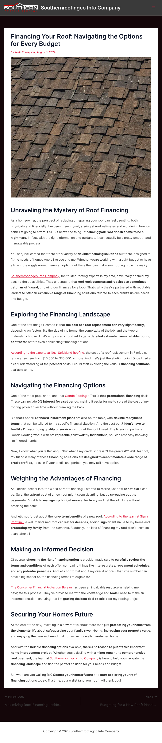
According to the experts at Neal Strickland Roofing (47, 353)
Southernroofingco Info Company (81, 8)
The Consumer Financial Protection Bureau (41, 587)
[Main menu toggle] (153, 7)
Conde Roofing (76, 396)
